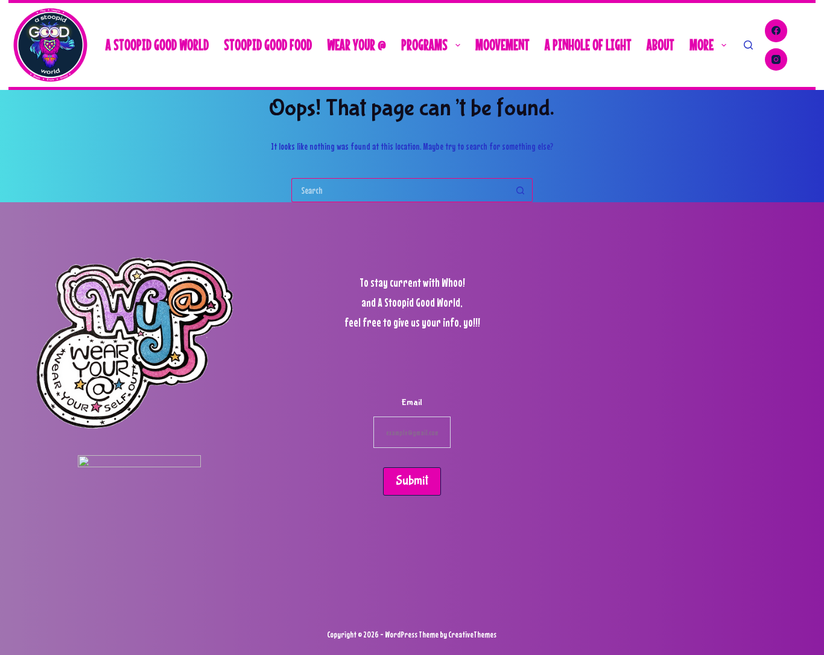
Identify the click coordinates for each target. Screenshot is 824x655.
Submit (412, 480)
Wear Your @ (356, 44)
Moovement (502, 44)
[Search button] (521, 190)
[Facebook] (776, 30)
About (660, 44)
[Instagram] (776, 59)
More (701, 44)
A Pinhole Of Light (588, 44)
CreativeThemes (472, 634)
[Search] (748, 45)
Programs (424, 44)
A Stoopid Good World (157, 44)
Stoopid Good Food (268, 44)
